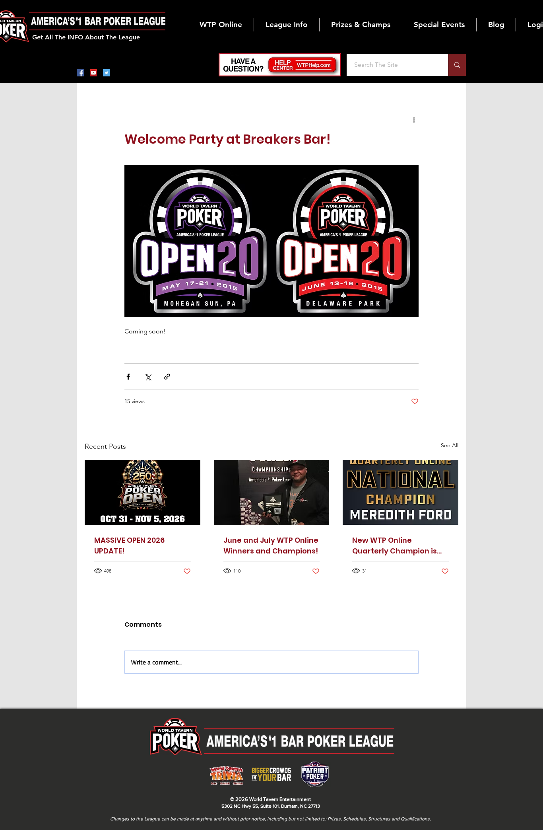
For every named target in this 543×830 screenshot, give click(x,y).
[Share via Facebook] (128, 376)
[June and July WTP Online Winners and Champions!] (272, 492)
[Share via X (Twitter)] (147, 376)
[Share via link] (167, 376)
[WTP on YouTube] (93, 72)
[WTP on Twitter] (106, 72)
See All (449, 445)
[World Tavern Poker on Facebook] (80, 72)
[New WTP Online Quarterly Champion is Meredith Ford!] (400, 492)
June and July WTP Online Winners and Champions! (270, 545)
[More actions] (414, 119)
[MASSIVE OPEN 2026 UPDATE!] (142, 492)
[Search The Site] (457, 65)
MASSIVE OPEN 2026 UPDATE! (129, 545)
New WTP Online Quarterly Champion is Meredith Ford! (394, 545)
